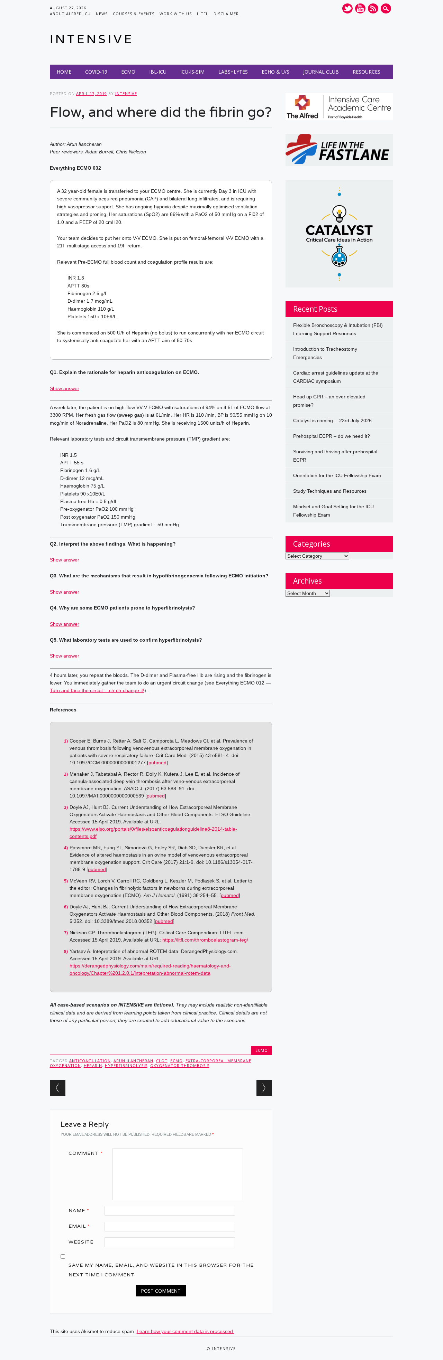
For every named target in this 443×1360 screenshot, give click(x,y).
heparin (93, 1065)
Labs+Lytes (233, 71)
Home (64, 71)
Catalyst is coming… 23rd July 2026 (332, 420)
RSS (373, 8)
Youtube (360, 8)
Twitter (347, 8)
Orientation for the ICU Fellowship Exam (337, 475)
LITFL (202, 13)
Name (79, 1210)
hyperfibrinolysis (126, 1065)
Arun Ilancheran (133, 1060)
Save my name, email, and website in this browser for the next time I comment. (161, 1270)
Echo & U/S (275, 71)
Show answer (64, 388)
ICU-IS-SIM (192, 71)
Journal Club (321, 71)
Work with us (176, 13)
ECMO (128, 71)
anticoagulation (90, 1060)
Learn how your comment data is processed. (185, 1331)
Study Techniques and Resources (330, 491)
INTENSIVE (92, 39)
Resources (366, 71)
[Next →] (264, 1088)
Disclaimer (226, 13)
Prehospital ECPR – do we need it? (331, 436)
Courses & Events (133, 13)
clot (162, 1060)
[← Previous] (57, 1088)
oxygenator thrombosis (179, 1065)
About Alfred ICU (70, 13)
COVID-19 (96, 71)
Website (81, 1242)
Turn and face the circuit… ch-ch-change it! (97, 690)
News (102, 13)
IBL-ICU (157, 71)
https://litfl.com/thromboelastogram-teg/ (205, 940)
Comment (86, 1153)
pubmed (157, 762)
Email (79, 1226)
